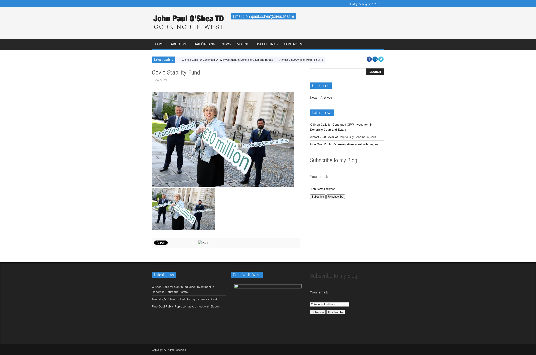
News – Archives (321, 97)
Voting (243, 44)
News (226, 44)
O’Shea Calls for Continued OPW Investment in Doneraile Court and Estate (227, 59)
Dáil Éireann (204, 44)
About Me (179, 44)
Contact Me (294, 44)
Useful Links (267, 44)
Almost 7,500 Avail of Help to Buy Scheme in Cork (310, 59)
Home (160, 44)
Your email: (319, 292)
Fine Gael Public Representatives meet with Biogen (344, 144)
